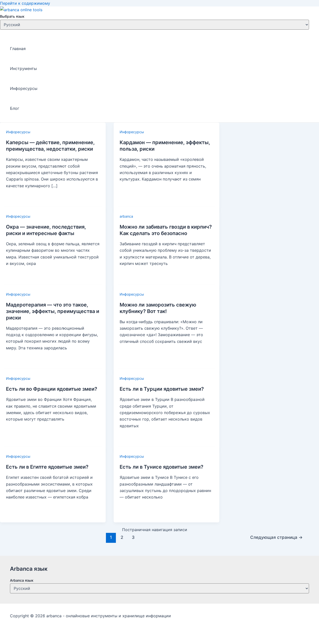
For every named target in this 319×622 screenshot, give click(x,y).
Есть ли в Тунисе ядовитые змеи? (161, 467)
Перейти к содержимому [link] (25, 3)
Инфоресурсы (23, 88)
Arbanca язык (21, 580)
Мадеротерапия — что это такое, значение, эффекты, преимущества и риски (52, 311)
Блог (14, 108)
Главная (18, 48)
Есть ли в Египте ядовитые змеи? (47, 467)
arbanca (126, 216)
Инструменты (23, 68)
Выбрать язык (12, 16)
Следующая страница (276, 537)
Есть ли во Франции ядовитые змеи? (51, 389)
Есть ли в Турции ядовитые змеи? (162, 389)
